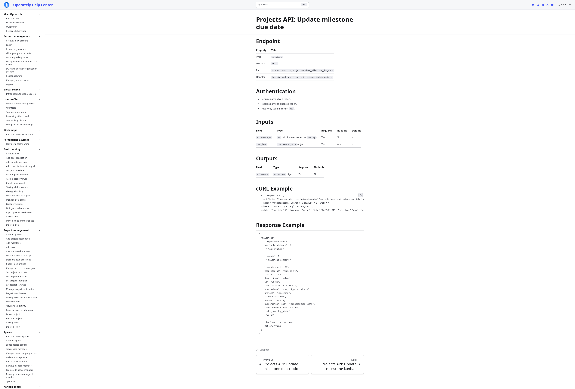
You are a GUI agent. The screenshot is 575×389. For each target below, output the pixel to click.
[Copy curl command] (360, 195)
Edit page (264, 349)
